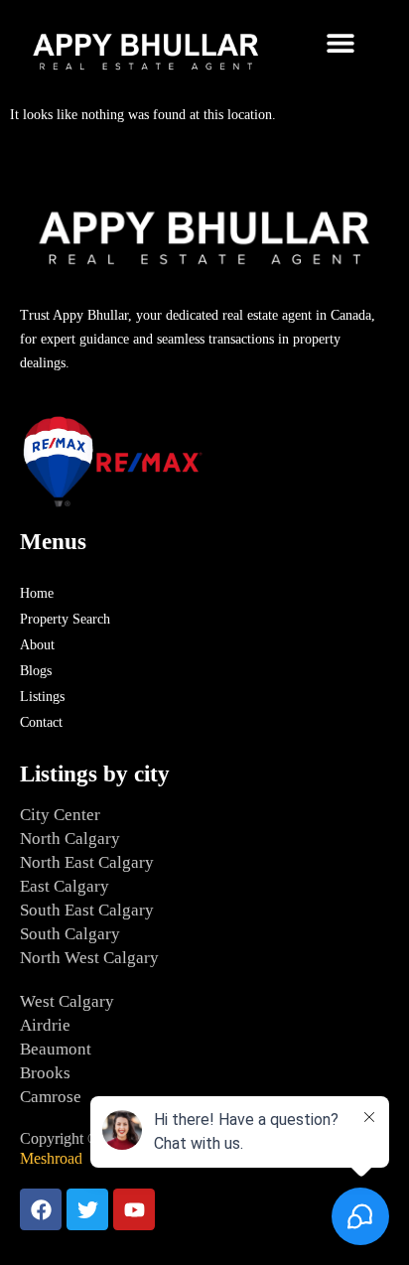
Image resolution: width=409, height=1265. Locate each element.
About (37, 644)
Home (37, 593)
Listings (42, 696)
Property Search (65, 619)
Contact (41, 722)
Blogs (36, 670)
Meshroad (51, 1158)
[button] (341, 42)
